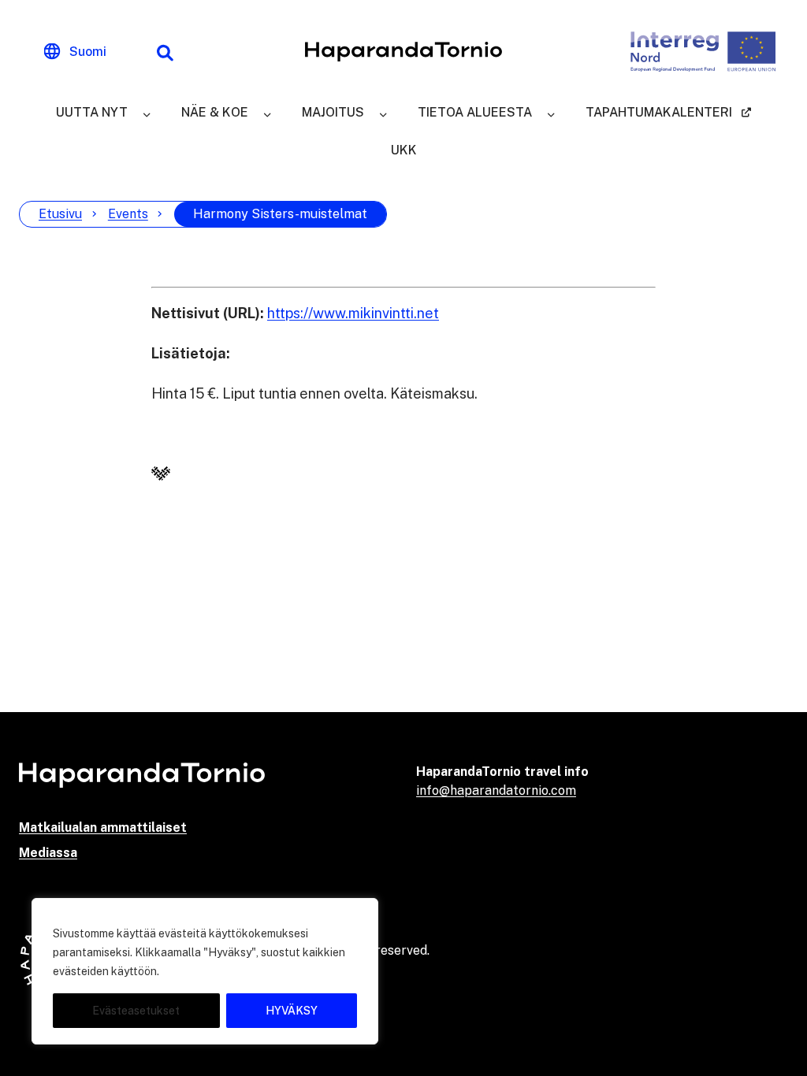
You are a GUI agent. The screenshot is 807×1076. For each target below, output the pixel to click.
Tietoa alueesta (475, 112)
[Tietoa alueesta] (550, 112)
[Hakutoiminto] (165, 52)
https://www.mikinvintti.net (353, 313)
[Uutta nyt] (146, 112)
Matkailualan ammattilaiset (103, 827)
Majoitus (333, 112)
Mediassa (48, 852)
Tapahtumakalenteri (659, 112)
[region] (205, 971)
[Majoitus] (383, 112)
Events (128, 213)
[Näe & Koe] (267, 112)
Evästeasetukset (136, 1010)
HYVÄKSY (292, 1010)
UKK (404, 150)
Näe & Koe (214, 112)
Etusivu (60, 213)
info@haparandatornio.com (496, 790)
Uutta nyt (92, 112)
